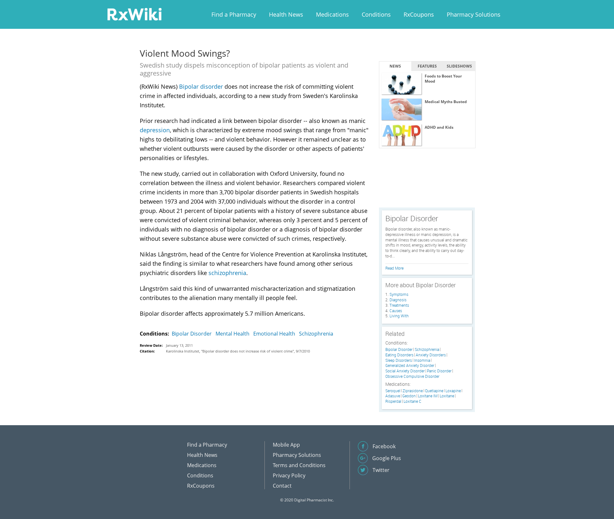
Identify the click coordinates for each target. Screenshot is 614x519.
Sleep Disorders (398, 360)
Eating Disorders (399, 355)
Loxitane (447, 396)
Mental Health (232, 333)
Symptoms (399, 294)
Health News (286, 14)
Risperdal (393, 401)
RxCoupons (419, 14)
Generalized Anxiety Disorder (409, 365)
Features (427, 66)
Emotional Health (274, 333)
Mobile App (286, 444)
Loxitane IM (427, 396)
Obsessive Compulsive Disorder (412, 376)
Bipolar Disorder (192, 333)
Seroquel (392, 391)
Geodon (409, 396)
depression (155, 130)
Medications (332, 14)
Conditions (376, 14)
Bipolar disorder (201, 86)
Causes (396, 310)
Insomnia (422, 360)
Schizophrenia (316, 333)
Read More (394, 268)
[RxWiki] (134, 14)
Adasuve (392, 396)
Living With (399, 315)
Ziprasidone (413, 391)
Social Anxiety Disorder (405, 371)
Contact (282, 485)
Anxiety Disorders (431, 355)
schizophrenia (227, 273)
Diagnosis (398, 299)
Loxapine (453, 391)
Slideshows (459, 66)
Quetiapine (434, 391)
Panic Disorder (439, 371)
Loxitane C (412, 401)
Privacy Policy (289, 475)
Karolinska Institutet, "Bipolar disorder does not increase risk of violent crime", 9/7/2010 (238, 351)
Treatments (399, 305)
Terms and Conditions (299, 465)
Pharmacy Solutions (473, 14)
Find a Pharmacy (233, 14)
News (395, 66)
